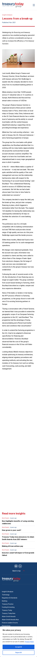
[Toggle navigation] (34, 5)
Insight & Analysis (7, 15)
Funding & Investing (8, 607)
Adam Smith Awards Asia (10, 619)
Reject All (18, 652)
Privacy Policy (29, 641)
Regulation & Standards (9, 598)
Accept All (18, 647)
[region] (18, 641)
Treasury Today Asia (8, 613)
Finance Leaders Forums (10, 623)
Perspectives (6, 626)
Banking (4, 601)
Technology (5, 595)
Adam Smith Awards (9, 616)
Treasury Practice (7, 604)
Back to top (16, 571)
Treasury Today (7, 610)
